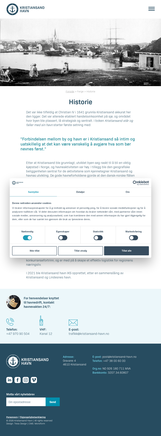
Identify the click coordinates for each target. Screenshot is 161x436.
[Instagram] (27, 380)
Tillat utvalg (80, 250)
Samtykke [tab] (33, 192)
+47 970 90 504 (17, 334)
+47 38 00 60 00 (114, 360)
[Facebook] (18, 380)
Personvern (12, 417)
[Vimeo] (35, 380)
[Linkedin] (10, 380)
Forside (70, 91)
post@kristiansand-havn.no (119, 356)
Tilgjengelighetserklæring (33, 417)
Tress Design (20, 423)
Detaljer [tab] (80, 192)
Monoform (40, 423)
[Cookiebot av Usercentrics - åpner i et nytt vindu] (135, 183)
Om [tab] (128, 192)
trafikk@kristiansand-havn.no (89, 334)
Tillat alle (126, 250)
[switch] (62, 237)
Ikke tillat (34, 250)
